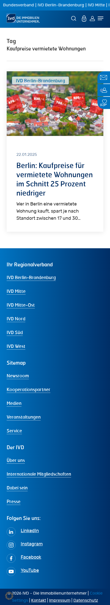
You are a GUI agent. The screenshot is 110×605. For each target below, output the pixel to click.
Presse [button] (13, 501)
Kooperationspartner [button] (28, 389)
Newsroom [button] (18, 375)
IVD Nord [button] (16, 318)
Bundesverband (18, 5)
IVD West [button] (16, 346)
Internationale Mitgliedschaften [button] (39, 474)
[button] (9, 596)
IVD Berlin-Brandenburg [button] (31, 277)
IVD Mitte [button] (16, 291)
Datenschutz (85, 600)
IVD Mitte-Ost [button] (21, 305)
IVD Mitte (96, 5)
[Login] (92, 18)
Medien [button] (14, 403)
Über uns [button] (16, 460)
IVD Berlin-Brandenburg (61, 5)
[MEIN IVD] (84, 18)
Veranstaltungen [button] (24, 417)
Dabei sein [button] (17, 487)
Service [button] (14, 430)
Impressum (59, 600)
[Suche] (74, 18)
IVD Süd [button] (15, 332)
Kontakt (38, 600)
